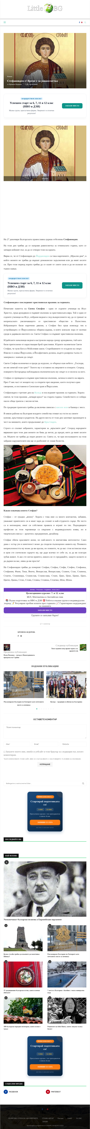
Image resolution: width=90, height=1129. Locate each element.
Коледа (37, 392)
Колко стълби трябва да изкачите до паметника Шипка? (21, 955)
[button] (7, 690)
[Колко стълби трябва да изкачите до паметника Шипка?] (23, 938)
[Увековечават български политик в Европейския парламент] (45, 889)
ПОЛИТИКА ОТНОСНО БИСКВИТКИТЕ (23, 1118)
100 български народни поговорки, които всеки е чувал (22, 1028)
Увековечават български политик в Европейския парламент (33, 919)
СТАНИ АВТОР (48, 1118)
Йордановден (42, 256)
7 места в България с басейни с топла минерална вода (65, 992)
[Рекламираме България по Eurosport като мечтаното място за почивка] (24, 684)
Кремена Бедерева (15, 84)
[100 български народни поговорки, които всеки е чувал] (23, 1011)
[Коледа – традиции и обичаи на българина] (66, 684)
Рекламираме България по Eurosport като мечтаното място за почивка (63, 955)
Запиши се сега (45, 822)
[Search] (85, 22)
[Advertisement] (45, 208)
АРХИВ (45, 1122)
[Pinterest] (81, 22)
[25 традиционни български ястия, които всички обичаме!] (23, 974)
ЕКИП (70, 1118)
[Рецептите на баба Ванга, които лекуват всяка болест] (66, 1011)
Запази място (72, 106)
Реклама (60, 1118)
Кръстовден (50, 422)
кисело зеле (62, 407)
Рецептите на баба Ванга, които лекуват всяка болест (64, 1028)
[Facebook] (79, 22)
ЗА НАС (79, 1118)
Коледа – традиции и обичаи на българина (66, 702)
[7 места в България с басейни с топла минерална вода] (66, 974)
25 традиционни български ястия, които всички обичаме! (22, 992)
